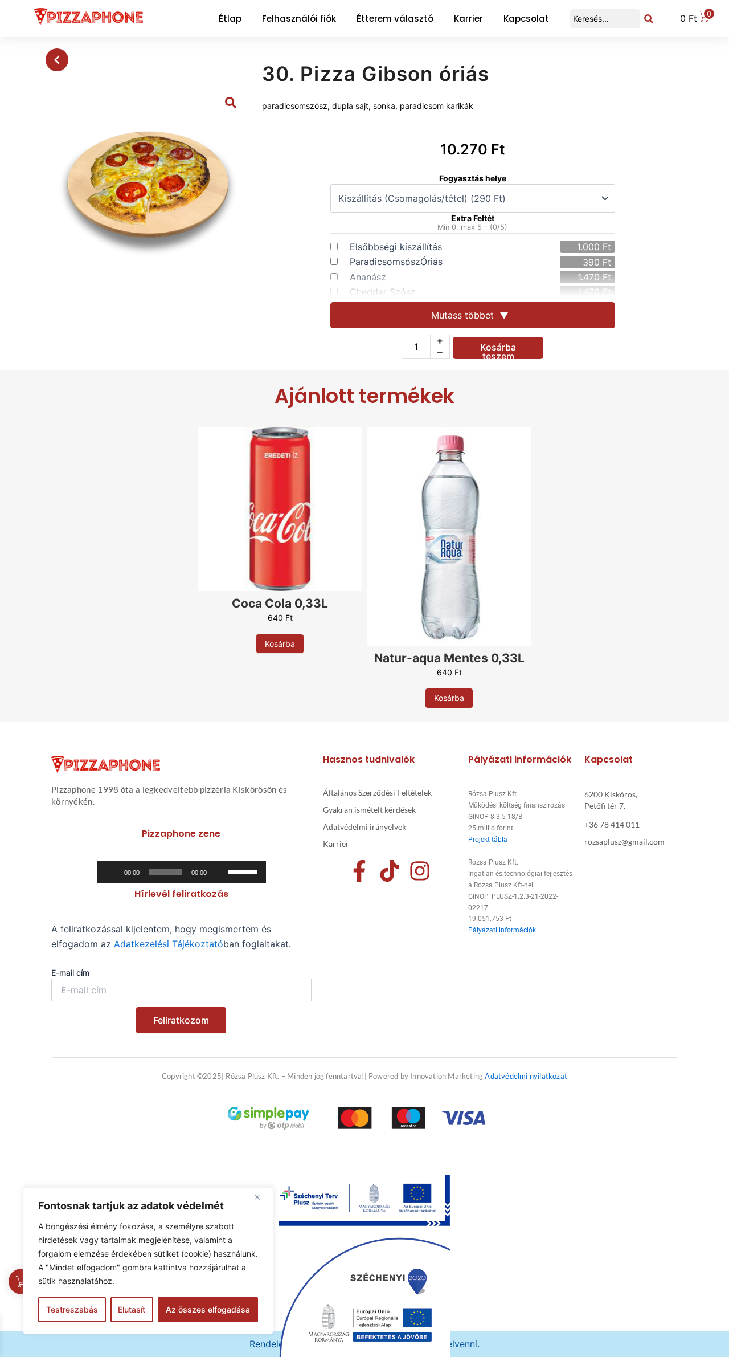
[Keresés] (648, 18)
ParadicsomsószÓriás (396, 261)
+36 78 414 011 (612, 824)
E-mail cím (70, 972)
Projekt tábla (487, 839)
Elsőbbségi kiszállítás (396, 246)
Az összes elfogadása (208, 1309)
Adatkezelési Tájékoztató (168, 944)
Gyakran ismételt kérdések (369, 809)
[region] (148, 1260)
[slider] (244, 871)
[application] (181, 872)
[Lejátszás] (111, 872)
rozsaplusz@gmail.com (624, 841)
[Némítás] (219, 872)
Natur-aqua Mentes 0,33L (449, 658)
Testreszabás (72, 1309)
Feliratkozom (181, 1020)
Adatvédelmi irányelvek (364, 827)
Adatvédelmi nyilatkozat (526, 1076)
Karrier (336, 844)
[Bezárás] (261, 1197)
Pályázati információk (502, 930)
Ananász (368, 277)
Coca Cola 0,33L (280, 603)
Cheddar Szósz (383, 292)
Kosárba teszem (498, 350)
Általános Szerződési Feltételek (377, 792)
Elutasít (131, 1309)
